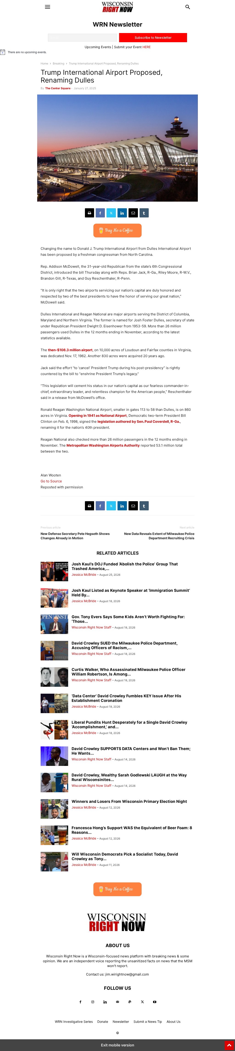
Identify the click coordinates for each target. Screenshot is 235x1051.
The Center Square (57, 88)
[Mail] (117, 1002)
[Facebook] (100, 212)
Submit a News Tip (148, 1021)
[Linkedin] (122, 212)
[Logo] (117, 931)
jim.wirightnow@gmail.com (127, 974)
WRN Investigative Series (74, 1021)
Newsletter (121, 1021)
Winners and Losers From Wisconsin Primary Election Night (129, 801)
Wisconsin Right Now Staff (91, 627)
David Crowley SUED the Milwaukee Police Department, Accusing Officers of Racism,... (124, 645)
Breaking (58, 63)
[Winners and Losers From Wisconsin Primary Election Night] (54, 809)
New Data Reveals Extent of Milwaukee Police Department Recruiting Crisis (159, 536)
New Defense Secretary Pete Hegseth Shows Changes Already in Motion (75, 536)
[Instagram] (92, 1002)
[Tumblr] (144, 212)
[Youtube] (154, 1002)
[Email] (133, 212)
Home (44, 63)
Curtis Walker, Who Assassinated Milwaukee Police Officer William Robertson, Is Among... (128, 671)
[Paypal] (129, 1002)
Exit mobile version (117, 1045)
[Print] (89, 212)
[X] (111, 212)
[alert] (117, 52)
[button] (47, 7)
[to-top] (229, 1043)
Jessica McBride (84, 574)
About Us (173, 1021)
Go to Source (51, 481)
